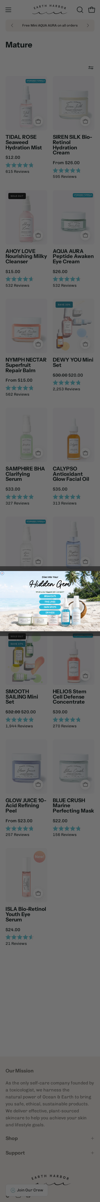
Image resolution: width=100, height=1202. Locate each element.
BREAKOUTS (50, 596)
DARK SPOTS (50, 607)
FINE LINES (50, 601)
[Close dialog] (2, 573)
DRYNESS (50, 612)
